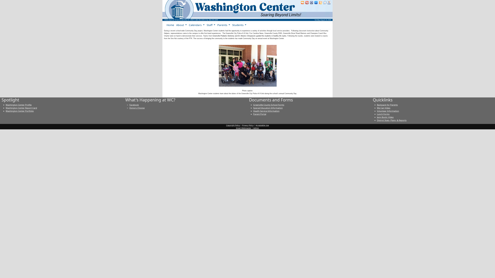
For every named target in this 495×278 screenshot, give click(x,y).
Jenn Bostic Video (385, 117)
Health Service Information (266, 111)
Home (170, 25)
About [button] (180, 25)
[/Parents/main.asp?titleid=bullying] (325, 2)
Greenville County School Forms (268, 104)
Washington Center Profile (19, 104)
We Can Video (383, 108)
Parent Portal (259, 114)
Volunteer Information (388, 111)
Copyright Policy (233, 125)
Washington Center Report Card (21, 108)
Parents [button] (222, 25)
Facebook (134, 104)
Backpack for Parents (387, 104)
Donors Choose (137, 108)
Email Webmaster (243, 128)
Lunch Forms (383, 114)
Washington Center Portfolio (20, 111)
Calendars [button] (195, 25)
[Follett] (329, 2)
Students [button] (238, 25)
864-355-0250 (200, 20)
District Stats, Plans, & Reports (392, 120)
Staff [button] (210, 25)
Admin (256, 128)
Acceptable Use (262, 125)
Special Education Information (268, 108)
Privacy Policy (248, 125)
